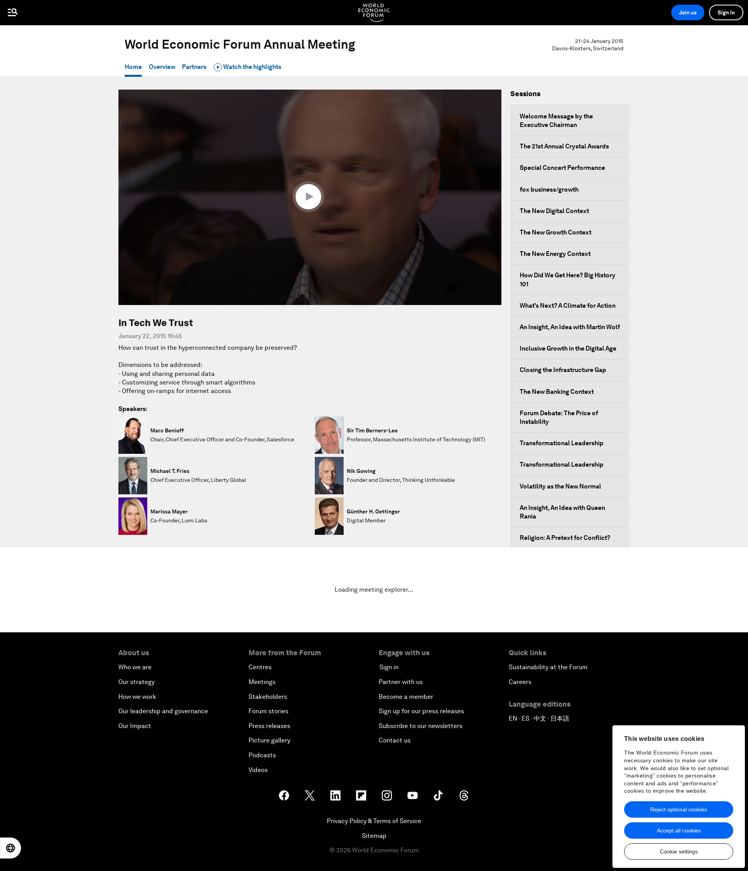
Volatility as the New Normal (560, 486)
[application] (309, 197)
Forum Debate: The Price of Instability (559, 417)
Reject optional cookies (678, 809)
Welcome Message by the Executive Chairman (556, 121)
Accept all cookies (679, 830)
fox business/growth (549, 189)
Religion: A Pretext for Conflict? (565, 537)
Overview (162, 67)
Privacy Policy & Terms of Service (374, 821)
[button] (310, 196)
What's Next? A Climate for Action (568, 305)
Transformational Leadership (561, 443)
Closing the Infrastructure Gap (563, 370)
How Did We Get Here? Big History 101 (568, 279)
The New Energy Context (555, 253)
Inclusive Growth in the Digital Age (568, 348)
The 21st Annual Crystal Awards (564, 146)
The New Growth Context (555, 232)
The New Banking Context (557, 391)
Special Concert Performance (562, 167)
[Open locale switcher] (10, 848)
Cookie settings (679, 851)
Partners (194, 67)
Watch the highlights (251, 67)
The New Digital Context (554, 211)
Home (133, 67)
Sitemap (374, 835)
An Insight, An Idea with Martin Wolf (570, 327)
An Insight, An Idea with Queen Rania (562, 512)
